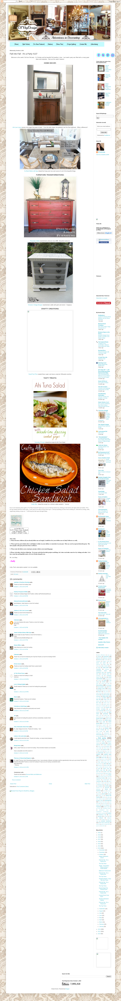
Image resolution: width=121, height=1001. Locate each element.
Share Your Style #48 (108, 576)
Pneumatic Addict (35, 241)
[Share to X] (36, 572)
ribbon (110, 781)
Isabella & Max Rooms (104, 642)
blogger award (106, 661)
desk (110, 686)
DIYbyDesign (101, 152)
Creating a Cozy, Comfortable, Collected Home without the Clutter (103, 345)
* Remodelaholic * (103, 437)
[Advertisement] (103, 186)
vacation (109, 813)
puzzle (99, 774)
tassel (108, 797)
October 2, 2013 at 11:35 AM (21, 721)
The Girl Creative (102, 386)
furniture (107, 707)
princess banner (99, 773)
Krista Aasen (17, 664)
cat (110, 666)
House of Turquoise (103, 548)
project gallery (108, 773)
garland (98, 712)
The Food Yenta (102, 612)
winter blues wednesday (104, 822)
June (100, 915)
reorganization (106, 779)
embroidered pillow (105, 694)
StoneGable (101, 491)
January (101, 926)
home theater (103, 726)
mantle (103, 743)
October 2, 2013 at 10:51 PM (21, 740)
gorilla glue (106, 715)
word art (98, 824)
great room (103, 717)
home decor (108, 720)
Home (50, 783)
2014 (99, 846)
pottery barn (106, 768)
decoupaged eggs (102, 686)
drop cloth (105, 691)
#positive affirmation (100, 654)
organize (108, 752)
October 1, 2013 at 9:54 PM (21, 668)
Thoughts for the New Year (108, 500)
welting (103, 819)
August (101, 911)
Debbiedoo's (101, 315)
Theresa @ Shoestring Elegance (22, 758)
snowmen (109, 790)
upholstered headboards (102, 811)
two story (98, 808)
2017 (99, 839)
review (105, 781)
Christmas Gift (99, 675)
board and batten (101, 662)
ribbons (108, 782)
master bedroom (107, 744)
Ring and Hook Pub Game (107, 76)
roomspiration (99, 784)
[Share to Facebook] (37, 572)
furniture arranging (100, 709)
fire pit (108, 701)
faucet (103, 701)
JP (15, 715)
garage (101, 710)
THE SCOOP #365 (102, 492)
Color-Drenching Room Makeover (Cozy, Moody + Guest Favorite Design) (104, 376)
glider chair (98, 715)
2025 (99, 832)
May (100, 917)
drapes (99, 691)
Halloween (100, 720)
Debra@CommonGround (20, 601)
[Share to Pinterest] (39, 572)
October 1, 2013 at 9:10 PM (21, 615)
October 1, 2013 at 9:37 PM (21, 640)
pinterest (100, 765)
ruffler (105, 784)
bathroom (98, 658)
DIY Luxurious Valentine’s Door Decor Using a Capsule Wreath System (104, 405)
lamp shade (99, 731)
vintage (105, 816)
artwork (99, 656)
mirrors (107, 746)
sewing (107, 786)
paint (97, 757)
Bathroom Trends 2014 (105, 870)
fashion (97, 701)
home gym (104, 723)
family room (106, 699)
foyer (108, 705)
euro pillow (98, 697)
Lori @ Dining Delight (19, 684)
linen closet (108, 736)
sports (99, 792)
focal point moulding (100, 705)
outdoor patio (107, 754)
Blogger (67, 989)
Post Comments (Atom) (23, 786)
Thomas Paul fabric (103, 801)
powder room (106, 771)
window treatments (106, 821)
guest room (108, 718)
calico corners (104, 666)
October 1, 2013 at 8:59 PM (21, 596)
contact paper (108, 678)
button (97, 666)
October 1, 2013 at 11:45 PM (21, 691)
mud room (98, 749)
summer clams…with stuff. (104, 614)
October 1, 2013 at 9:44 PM (21, 649)
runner (110, 784)
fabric (104, 698)
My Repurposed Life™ (104, 452)
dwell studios (107, 693)
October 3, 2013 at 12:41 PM (21, 767)
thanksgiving (108, 800)
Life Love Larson (17, 127)
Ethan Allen (106, 696)
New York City (108, 751)
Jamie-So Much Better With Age (22, 632)
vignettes (100, 816)
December (102, 850)
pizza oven (106, 765)
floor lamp (98, 702)
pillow (105, 763)
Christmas (107, 669)
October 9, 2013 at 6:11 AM (21, 776)
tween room (107, 806)
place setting (99, 767)
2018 (99, 837)
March (101, 922)
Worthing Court (102, 363)
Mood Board (107, 747)
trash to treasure (105, 805)
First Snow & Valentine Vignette (108, 591)
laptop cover (107, 734)
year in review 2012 (105, 824)
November (102, 852)
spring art (106, 792)
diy (110, 689)
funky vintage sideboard (108, 621)
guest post (99, 718)
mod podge (99, 747)
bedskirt (106, 659)
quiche (104, 774)
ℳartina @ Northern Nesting (21, 582)
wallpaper (101, 817)
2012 (99, 929)
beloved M (101, 645)
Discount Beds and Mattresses (34, 774)
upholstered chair (103, 809)
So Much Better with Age (31, 171)
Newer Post (13, 783)
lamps (107, 731)
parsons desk (104, 759)
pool (99, 768)
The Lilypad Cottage (103, 424)
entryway (98, 696)
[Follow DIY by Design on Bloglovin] (104, 234)
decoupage (108, 685)
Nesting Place (102, 350)
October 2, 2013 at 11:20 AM (21, 710)
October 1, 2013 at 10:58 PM (21, 679)
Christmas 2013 (105, 673)
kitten (108, 729)
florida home (106, 702)
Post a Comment (16, 780)
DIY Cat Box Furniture (103, 382)
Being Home (17, 745)
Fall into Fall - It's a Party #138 (103, 892)
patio (110, 759)
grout (109, 717)
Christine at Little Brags (20, 706)
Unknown (16, 620)
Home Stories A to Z (103, 402)
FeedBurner (107, 135)
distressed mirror (104, 689)
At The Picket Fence (19, 673)
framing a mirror (100, 707)
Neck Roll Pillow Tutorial (107, 95)
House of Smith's (102, 497)
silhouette (107, 787)
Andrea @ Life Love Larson (21, 610)
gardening (107, 710)
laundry (97, 736)
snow (104, 790)
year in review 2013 (100, 825)
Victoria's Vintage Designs (35, 305)
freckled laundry (102, 631)
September (102, 908)
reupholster (98, 781)
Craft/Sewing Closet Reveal (108, 104)
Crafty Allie (34, 504)
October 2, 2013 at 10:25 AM (21, 701)
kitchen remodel (100, 729)
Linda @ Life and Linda (20, 736)
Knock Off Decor (102, 381)
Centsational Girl (102, 431)
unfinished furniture (107, 808)
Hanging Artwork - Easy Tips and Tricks (105, 879)
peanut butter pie (107, 760)
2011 (99, 931)
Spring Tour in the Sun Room (108, 461)
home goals (102, 721)
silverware (98, 789)
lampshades (106, 733)
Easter (97, 694)
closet (105, 677)
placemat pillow (107, 767)
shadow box (99, 787)
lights (103, 736)
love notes (107, 739)
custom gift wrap (105, 683)
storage (109, 793)
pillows (109, 763)
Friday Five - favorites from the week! (108, 565)
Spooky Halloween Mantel (104, 899)
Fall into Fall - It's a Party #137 (103, 903)
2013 (99, 848)
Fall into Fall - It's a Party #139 (103, 883)
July (100, 913)
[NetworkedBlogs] (104, 239)
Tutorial (98, 806)
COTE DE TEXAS (102, 445)
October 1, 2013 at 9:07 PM (21, 605)
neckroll (101, 751)
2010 (99, 933)
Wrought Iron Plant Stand (104, 453)
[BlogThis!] (34, 572)
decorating (99, 685)
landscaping (99, 734)
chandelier (98, 669)
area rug (109, 654)
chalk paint (106, 667)
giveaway (105, 713)
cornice (99, 680)
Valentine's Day (102, 814)
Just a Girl (101, 470)
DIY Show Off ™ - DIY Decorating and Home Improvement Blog (104, 371)
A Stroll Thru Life (102, 357)
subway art (100, 795)
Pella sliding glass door (103, 762)
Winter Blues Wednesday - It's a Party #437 (108, 86)
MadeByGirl (101, 529)
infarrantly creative (103, 647)
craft (105, 680)
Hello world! (101, 432)
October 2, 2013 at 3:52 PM (21, 731)
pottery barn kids (100, 770)
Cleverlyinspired (102, 509)
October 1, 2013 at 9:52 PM (21, 659)
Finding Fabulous (102, 561)
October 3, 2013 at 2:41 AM (21, 753)
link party (16, 574)
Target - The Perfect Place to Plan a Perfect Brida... (104, 867)
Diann (15, 697)
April (100, 919)
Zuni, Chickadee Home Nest (21, 726)
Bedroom (100, 659)
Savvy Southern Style (104, 458)
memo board (101, 746)
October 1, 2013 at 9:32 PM (21, 627)
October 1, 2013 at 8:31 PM (21, 586)
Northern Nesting (102, 573)
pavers (99, 760)
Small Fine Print (33, 374)
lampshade (98, 733)
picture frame (99, 763)
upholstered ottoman (100, 813)
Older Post (87, 783)
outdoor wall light (102, 755)
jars (101, 728)
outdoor (98, 754)
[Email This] (32, 572)
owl (109, 755)
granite (97, 717)
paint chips (104, 757)
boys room (106, 664)
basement (106, 656)
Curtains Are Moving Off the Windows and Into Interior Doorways (104, 318)
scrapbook (100, 786)
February (101, 924)
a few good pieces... (103, 618)
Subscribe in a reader (101, 298)
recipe (109, 775)
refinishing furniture (100, 778)
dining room (101, 688)
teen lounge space (100, 798)
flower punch (106, 704)
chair (99, 667)
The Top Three (102, 863)
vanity (110, 814)
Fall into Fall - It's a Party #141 (103, 860)
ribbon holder (101, 782)
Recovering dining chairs (104, 776)
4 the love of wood (103, 410)
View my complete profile (102, 154)
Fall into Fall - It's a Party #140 (103, 873)
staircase (98, 793)
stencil (103, 794)
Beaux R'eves (102, 600)
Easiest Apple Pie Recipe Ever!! (103, 888)
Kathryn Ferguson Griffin (20, 591)
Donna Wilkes (17, 645)
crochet (103, 682)
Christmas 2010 (101, 670)
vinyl (110, 816)
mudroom (105, 749)
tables (104, 797)
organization (100, 752)
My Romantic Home (103, 516)
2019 (99, 835)
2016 (99, 841)
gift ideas (104, 712)
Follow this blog (103, 242)
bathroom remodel (107, 658)
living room (99, 740)
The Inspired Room (103, 342)
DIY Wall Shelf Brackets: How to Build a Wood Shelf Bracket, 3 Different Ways (104, 440)
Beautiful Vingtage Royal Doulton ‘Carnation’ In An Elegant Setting (103, 337)
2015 (99, 843)
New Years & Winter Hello (108, 482)
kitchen (107, 728)
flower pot (98, 704)
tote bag (105, 803)
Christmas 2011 (100, 672)
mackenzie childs (100, 741)
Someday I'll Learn (40, 442)
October (101, 854)
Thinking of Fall (101, 358)
